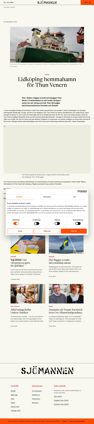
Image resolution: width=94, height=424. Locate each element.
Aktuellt (12, 7)
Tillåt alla (74, 231)
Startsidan (6, 7)
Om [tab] (74, 197)
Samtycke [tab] (19, 197)
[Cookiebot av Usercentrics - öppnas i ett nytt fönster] (79, 191)
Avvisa (20, 231)
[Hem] (47, 2)
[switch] (36, 223)
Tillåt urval (47, 231)
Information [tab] (47, 197)
